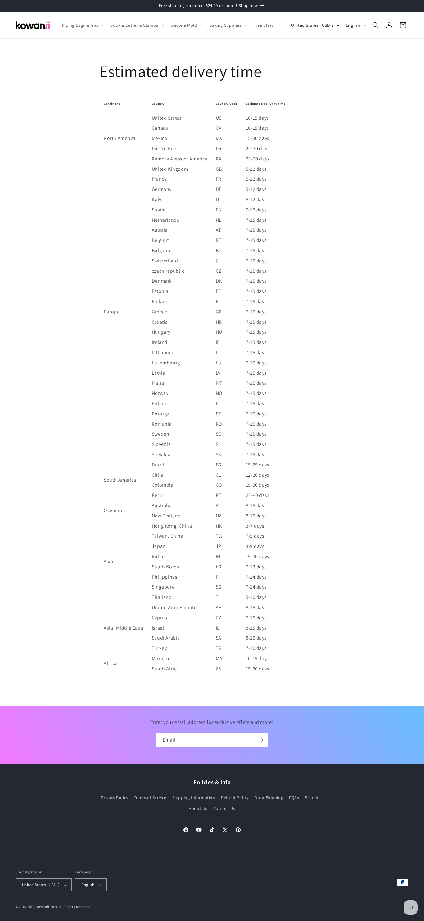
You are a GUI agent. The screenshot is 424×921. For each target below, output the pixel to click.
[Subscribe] (261, 740)
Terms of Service (150, 797)
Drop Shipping (269, 797)
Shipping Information (193, 797)
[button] (82, 25)
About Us (198, 808)
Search (311, 797)
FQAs (294, 797)
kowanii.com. (47, 907)
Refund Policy (235, 797)
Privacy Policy (114, 797)
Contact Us (224, 808)
